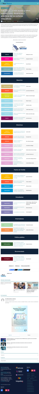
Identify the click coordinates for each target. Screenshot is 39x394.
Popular (29, 335)
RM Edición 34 (32, 378)
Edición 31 (5, 6)
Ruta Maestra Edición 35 (30, 391)
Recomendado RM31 (26, 265)
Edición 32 (32, 373)
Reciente (10, 335)
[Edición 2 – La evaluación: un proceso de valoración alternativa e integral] (32, 285)
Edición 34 (32, 375)
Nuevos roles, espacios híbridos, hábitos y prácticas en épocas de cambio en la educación (19, 69)
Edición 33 (28, 375)
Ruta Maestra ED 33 (30, 383)
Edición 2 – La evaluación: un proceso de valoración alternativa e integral (32, 291)
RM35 (28, 378)
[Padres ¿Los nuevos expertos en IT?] (19, 285)
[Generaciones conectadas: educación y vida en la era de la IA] (3, 348)
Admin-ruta (4, 21)
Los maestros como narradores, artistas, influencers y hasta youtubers (19, 105)
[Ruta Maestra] (7, 3)
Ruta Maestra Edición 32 (30, 386)
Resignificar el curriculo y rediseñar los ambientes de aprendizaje (18, 158)
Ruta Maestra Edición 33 (30, 388)
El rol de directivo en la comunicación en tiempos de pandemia (18, 163)
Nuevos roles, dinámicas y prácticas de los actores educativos (18, 54)
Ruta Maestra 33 (34, 380)
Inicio (2, 6)
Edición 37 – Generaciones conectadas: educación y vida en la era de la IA (19, 342)
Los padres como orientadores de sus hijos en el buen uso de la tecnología (19, 176)
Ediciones (17, 265)
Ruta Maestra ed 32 (29, 381)
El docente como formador (18, 100)
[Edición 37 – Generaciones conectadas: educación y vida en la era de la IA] (3, 344)
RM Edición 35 (29, 380)
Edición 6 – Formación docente (6, 282)
